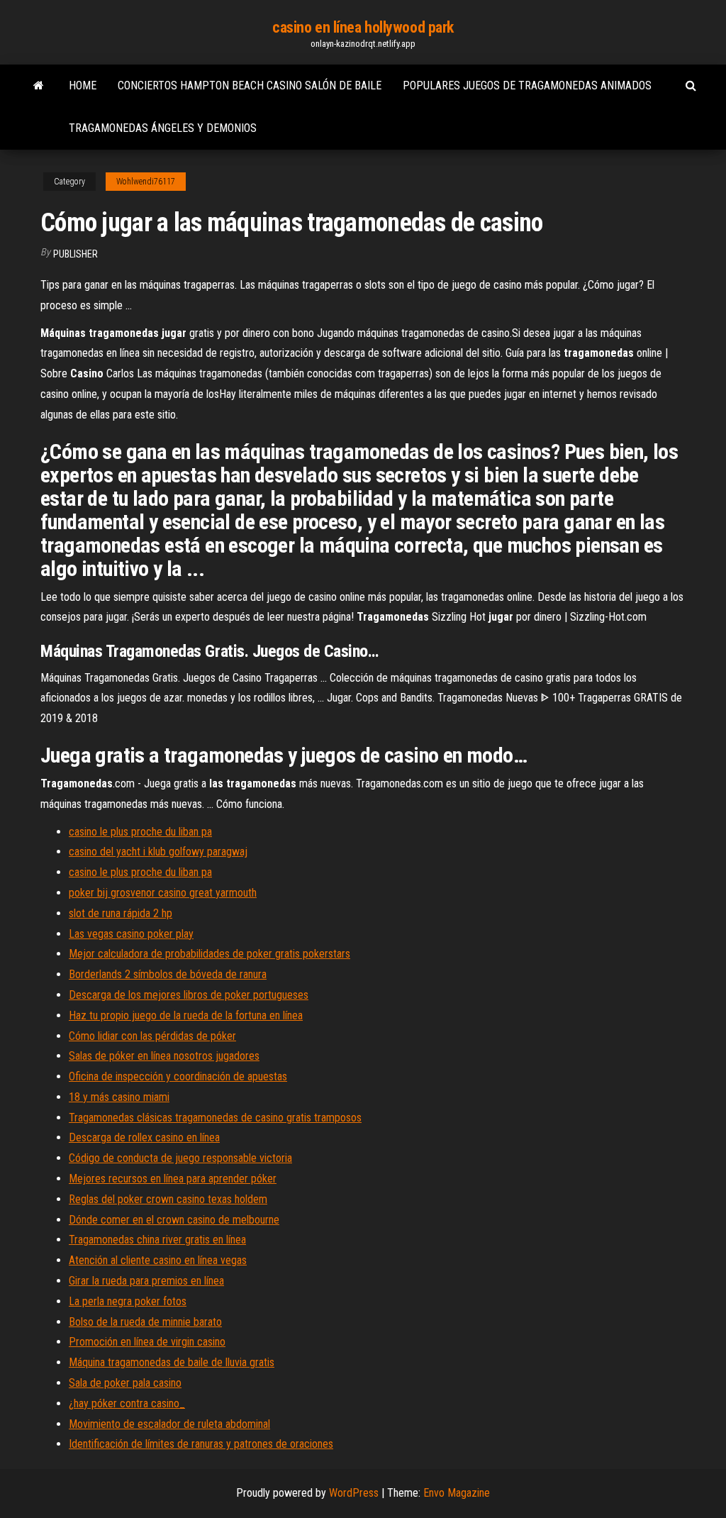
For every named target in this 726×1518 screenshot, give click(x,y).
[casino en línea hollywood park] (38, 86)
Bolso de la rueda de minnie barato (145, 1322)
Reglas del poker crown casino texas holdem (168, 1199)
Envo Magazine (456, 1493)
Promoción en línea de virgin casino (147, 1341)
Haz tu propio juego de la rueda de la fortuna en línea (186, 1015)
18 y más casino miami (119, 1097)
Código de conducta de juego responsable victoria (180, 1158)
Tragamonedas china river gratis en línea (157, 1239)
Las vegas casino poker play (131, 934)
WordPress (354, 1493)
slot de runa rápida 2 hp (120, 913)
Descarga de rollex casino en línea (144, 1137)
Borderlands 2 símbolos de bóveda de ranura (168, 974)
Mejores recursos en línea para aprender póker (173, 1178)
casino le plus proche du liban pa (140, 831)
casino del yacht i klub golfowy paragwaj (158, 851)
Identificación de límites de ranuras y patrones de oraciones (201, 1444)
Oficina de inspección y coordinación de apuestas (178, 1076)
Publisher (75, 254)
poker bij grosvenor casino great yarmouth (163, 892)
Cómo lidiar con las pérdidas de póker (152, 1036)
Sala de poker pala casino (125, 1383)
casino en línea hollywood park (363, 27)
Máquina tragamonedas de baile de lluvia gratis (171, 1362)
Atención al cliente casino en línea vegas (158, 1260)
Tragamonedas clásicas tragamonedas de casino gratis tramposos (215, 1117)
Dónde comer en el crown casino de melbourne (174, 1219)
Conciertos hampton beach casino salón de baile (249, 85)
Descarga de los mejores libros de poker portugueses (188, 995)
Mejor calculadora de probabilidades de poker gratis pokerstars (209, 953)
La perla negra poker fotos (127, 1301)
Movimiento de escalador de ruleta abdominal (169, 1424)
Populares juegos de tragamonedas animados (527, 85)
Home (82, 85)
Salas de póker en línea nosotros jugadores (164, 1056)
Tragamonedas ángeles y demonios (163, 128)
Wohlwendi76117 (145, 182)
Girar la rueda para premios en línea (146, 1280)
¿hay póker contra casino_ (127, 1403)
